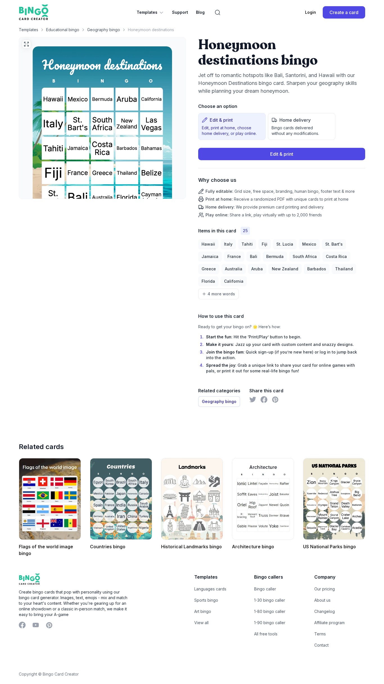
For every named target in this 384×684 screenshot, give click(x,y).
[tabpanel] (281, 183)
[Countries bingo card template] (121, 499)
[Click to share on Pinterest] (275, 399)
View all (201, 622)
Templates (147, 12)
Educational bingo (62, 29)
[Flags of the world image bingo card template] (50, 499)
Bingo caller (265, 588)
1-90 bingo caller (269, 622)
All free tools (265, 633)
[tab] (232, 126)
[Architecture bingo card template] (263, 499)
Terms (320, 633)
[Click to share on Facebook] (264, 399)
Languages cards (210, 588)
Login (310, 12)
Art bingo (202, 611)
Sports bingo (206, 600)
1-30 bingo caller (269, 600)
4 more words (221, 293)
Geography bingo (103, 29)
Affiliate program (329, 622)
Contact (321, 645)
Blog (200, 12)
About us (322, 600)
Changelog (324, 611)
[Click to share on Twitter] (252, 399)
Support (180, 12)
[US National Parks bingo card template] (334, 499)
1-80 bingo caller (269, 611)
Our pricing (324, 588)
